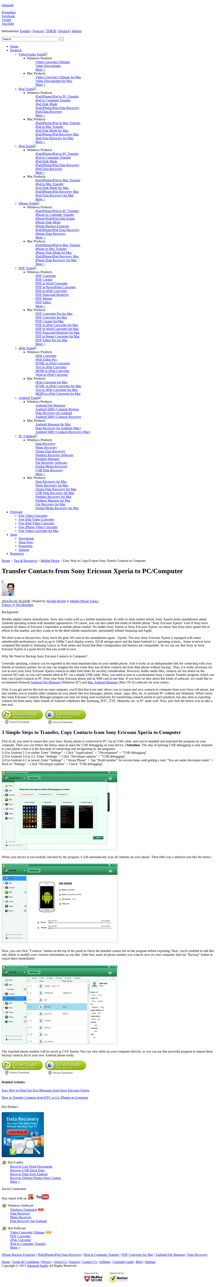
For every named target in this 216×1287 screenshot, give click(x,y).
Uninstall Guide (123, 1262)
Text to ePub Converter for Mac (56, 390)
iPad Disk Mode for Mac (52, 130)
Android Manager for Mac (53, 424)
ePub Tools (26, 348)
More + (40, 69)
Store (13, 534)
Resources (17, 553)
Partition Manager (47, 459)
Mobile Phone (50, 560)
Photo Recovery (46, 447)
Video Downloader (48, 66)
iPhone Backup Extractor (52, 226)
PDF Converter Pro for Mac (54, 313)
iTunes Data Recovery (50, 451)
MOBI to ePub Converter (52, 371)
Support (24, 550)
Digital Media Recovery (51, 466)
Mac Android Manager (103, 682)
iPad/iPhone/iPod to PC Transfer (57, 96)
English (25, 31)
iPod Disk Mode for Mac (52, 188)
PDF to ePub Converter (51, 291)
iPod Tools (26, 146)
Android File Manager (50, 405)
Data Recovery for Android (53, 413)
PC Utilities (26, 436)
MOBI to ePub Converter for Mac (58, 393)
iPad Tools (26, 89)
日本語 (51, 31)
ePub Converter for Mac (51, 382)
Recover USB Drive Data (27, 1170)
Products (16, 50)
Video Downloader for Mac (53, 81)
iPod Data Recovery (48, 169)
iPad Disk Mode (46, 104)
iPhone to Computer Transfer (54, 215)
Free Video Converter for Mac (39, 531)
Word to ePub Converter (51, 374)
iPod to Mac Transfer (49, 184)
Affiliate (104, 1262)
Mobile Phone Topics (84, 601)
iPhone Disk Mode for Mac (53, 252)
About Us (60, 1262)
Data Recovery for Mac (51, 481)
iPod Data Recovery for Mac (54, 195)
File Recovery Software (51, 462)
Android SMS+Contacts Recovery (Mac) (62, 432)
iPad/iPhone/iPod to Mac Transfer (57, 123)
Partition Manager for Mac (53, 500)
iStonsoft (8, 5)
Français (38, 31)
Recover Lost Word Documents (31, 1166)
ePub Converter (45, 356)
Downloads (26, 538)
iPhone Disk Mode (48, 222)
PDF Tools (26, 268)
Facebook (8, 16)
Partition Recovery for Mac (53, 497)
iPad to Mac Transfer (49, 127)
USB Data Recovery (49, 470)
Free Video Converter (33, 515)
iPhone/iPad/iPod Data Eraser (55, 218)
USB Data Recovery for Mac (54, 493)
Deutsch (63, 31)
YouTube (8, 23)
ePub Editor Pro (46, 359)
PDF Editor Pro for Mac (51, 340)
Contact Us (89, 1262)
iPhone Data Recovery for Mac (56, 260)
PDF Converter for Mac (51, 317)
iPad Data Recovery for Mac (54, 138)
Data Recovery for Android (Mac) (58, 428)
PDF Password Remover (52, 294)
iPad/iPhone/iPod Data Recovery (57, 108)
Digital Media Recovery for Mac (57, 508)
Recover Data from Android (28, 1174)
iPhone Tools (27, 203)
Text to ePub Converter (50, 367)
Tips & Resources (25, 560)
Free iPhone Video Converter (38, 527)
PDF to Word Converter (51, 283)
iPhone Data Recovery (50, 233)
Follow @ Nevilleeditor (17, 605)
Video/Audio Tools (31, 54)
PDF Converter (45, 276)
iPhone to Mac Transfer (51, 249)
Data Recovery (45, 443)
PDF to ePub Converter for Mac (56, 325)
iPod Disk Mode (46, 161)
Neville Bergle (56, 601)
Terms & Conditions (25, 1262)
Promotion (9, 12)
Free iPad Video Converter (36, 519)
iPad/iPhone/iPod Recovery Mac (57, 134)
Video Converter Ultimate (52, 62)
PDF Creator (44, 279)
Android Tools (28, 398)
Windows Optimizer (23, 1209)
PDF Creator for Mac (49, 321)
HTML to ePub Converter (52, 363)
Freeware (16, 512)
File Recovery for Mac (50, 504)
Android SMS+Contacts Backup (57, 409)
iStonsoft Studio (37, 1265)
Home (14, 46)
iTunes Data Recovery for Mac (56, 489)
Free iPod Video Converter (36, 523)
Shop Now (26, 542)
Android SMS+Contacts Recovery (58, 417)
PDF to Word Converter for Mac (57, 329)
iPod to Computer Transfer (53, 157)
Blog (139, 1262)
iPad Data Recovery (48, 111)
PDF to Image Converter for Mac (57, 336)
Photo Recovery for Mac (51, 485)
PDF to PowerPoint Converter (55, 287)
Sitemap (150, 1262)
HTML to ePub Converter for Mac (58, 386)
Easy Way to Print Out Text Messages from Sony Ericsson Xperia (45, 1090)
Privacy (47, 1262)
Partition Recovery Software (54, 455)
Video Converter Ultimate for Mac (58, 77)
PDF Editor (43, 302)
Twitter (6, 20)
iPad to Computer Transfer (53, 100)
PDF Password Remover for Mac (57, 332)
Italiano (77, 31)
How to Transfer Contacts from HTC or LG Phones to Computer (45, 1097)
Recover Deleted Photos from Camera (35, 1178)
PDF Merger (43, 298)
